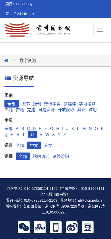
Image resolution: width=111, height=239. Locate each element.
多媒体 (70, 103)
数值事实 (52, 103)
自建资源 (46, 109)
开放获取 (66, 109)
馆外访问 (60, 156)
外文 (48, 145)
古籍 (20, 109)
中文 (34, 145)
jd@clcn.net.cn (90, 200)
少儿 (8, 109)
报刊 (37, 103)
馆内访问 (41, 156)
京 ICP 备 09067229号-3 (65, 206)
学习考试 (87, 103)
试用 (93, 109)
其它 (81, 109)
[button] (24, 226)
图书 (26, 103)
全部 (11, 103)
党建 (31, 109)
